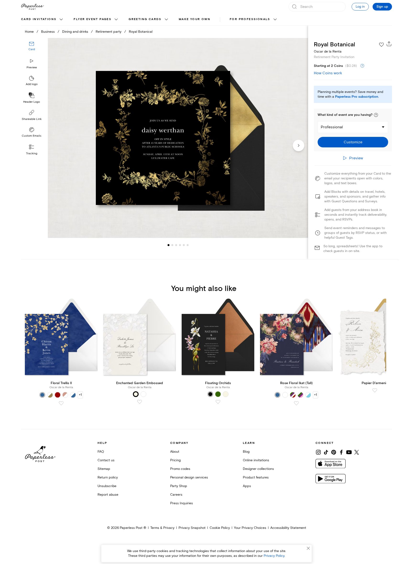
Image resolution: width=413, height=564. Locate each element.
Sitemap (104, 469)
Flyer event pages (92, 19)
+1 (80, 395)
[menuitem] (42, 19)
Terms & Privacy (162, 528)
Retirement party (108, 32)
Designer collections (258, 469)
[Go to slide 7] (188, 245)
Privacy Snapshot (192, 528)
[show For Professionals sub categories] (275, 19)
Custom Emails (31, 136)
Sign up (382, 7)
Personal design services (189, 477)
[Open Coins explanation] (362, 66)
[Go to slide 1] (168, 245)
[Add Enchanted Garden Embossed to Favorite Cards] (139, 402)
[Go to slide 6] (184, 245)
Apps (247, 486)
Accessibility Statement (288, 528)
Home (29, 32)
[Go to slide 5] (180, 245)
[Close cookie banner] (308, 548)
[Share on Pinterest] (334, 452)
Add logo (32, 84)
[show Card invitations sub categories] (61, 19)
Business (48, 32)
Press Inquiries (181, 503)
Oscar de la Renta (328, 51)
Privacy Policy (274, 556)
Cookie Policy (220, 528)
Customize (353, 142)
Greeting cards (145, 19)
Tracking (31, 153)
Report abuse (108, 495)
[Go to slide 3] (172, 245)
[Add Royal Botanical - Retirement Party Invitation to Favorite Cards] (381, 45)
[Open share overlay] (389, 44)
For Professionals (250, 19)
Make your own (194, 19)
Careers (176, 495)
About (174, 452)
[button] (376, 115)
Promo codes (180, 469)
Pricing (175, 460)
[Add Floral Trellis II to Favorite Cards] (61, 403)
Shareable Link (32, 119)
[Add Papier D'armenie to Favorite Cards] (375, 390)
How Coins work (328, 73)
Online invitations (256, 460)
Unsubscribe (107, 486)
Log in (360, 7)
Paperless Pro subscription (356, 97)
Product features (256, 477)
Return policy (108, 477)
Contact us (106, 460)
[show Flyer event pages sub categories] (116, 19)
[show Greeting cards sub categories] (166, 19)
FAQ (101, 452)
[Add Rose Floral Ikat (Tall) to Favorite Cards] (296, 403)
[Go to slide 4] (176, 245)
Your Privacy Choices (250, 528)
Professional (332, 127)
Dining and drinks (75, 32)
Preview (32, 67)
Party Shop (178, 486)
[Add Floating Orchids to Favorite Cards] (218, 402)
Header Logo (31, 102)
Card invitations (38, 19)
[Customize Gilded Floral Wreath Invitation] (178, 138)
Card (31, 49)
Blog (246, 452)
